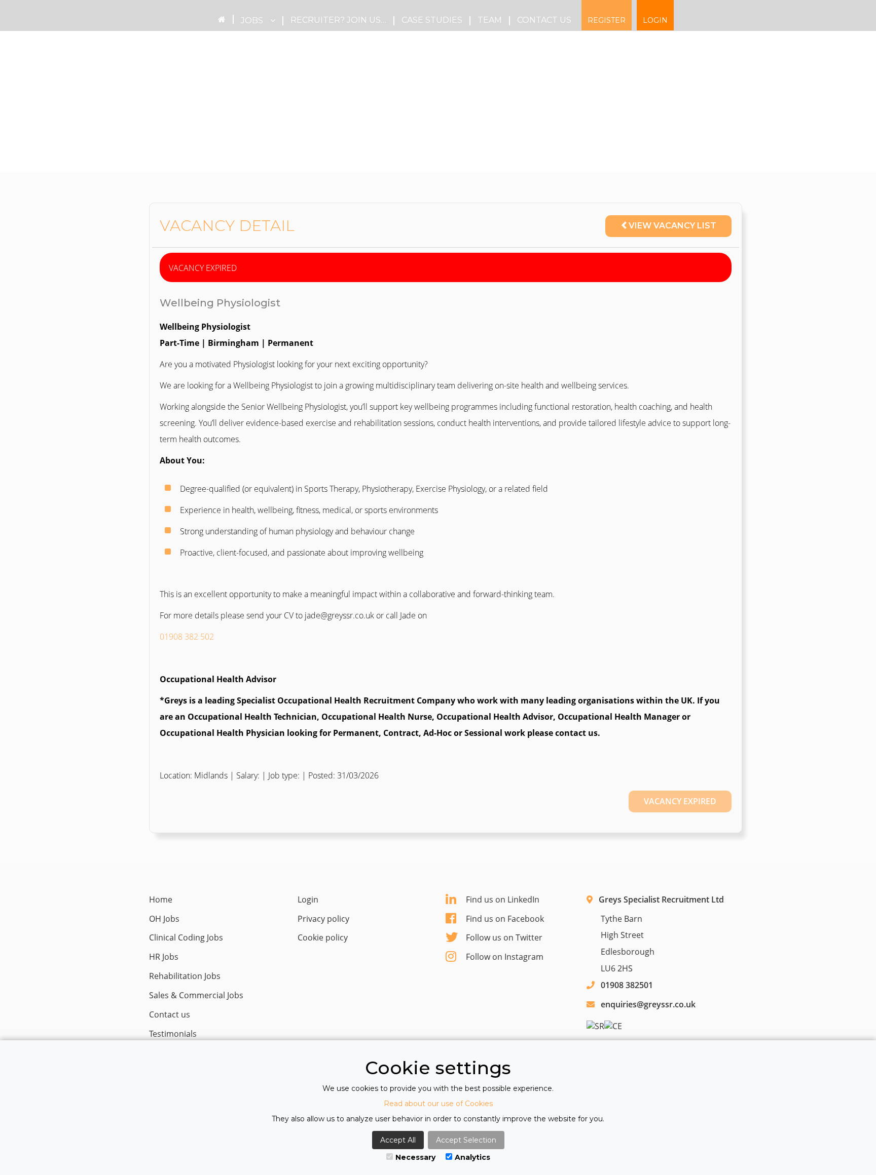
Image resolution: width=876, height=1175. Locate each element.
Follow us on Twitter (504, 937)
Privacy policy (323, 918)
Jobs (253, 20)
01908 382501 (627, 985)
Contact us (544, 20)
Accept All (398, 1140)
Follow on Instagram (504, 956)
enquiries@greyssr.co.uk (648, 1004)
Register (607, 20)
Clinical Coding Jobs (186, 937)
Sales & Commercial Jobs (196, 995)
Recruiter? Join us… (338, 20)
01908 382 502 (187, 636)
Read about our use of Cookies (438, 1103)
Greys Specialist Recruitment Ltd (661, 899)
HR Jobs (163, 956)
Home (160, 899)
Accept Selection (466, 1140)
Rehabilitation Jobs (185, 976)
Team (490, 20)
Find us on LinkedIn (502, 899)
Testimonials (173, 1033)
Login (655, 20)
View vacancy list (672, 225)
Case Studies (432, 20)
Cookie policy (323, 937)
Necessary (415, 1157)
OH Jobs (164, 918)
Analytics (472, 1157)
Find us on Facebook (505, 918)
